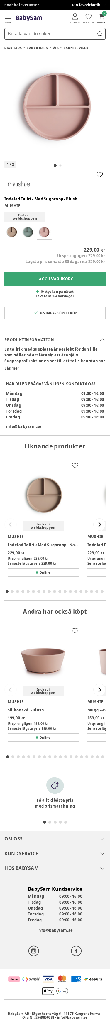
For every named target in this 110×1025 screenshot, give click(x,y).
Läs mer (11, 368)
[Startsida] (29, 18)
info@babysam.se (24, 426)
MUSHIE (12, 205)
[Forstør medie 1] (55, 107)
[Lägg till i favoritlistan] (100, 174)
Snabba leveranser (21, 4)
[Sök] (99, 33)
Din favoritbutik (86, 4)
